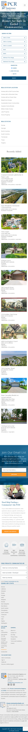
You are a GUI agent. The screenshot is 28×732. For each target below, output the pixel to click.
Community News (4, 646)
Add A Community (5, 657)
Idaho (2, 597)
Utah (2, 619)
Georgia (3, 128)
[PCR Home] (4, 676)
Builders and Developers (4, 642)
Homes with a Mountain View (9, 94)
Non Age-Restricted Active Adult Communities (21, 552)
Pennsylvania (4, 610)
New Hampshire (5, 604)
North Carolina (5, 131)
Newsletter (4, 649)
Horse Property (5, 115)
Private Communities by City (11, 581)
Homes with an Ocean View (8, 97)
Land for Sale (14, 71)
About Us (13, 630)
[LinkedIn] (14, 684)
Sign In (3, 660)
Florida (3, 125)
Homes (15, 68)
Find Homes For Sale (4, 635)
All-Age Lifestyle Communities (6, 551)
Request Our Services (10, 531)
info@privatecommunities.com (15, 682)
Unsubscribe (4, 651)
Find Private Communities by (12, 563)
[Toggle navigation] (25, 5)
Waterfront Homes (6, 100)
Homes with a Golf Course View (10, 91)
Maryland (3, 599)
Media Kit (3, 662)
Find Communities (4, 631)
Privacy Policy (14, 637)
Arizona (3, 587)
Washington (4, 623)
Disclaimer (13, 639)
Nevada (3, 601)
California (3, 589)
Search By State (7, 583)
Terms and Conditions (16, 641)
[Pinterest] (11, 684)
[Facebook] (8, 684)
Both (14, 74)
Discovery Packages (3, 639)
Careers (12, 643)
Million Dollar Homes (7, 109)
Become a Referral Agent (7, 664)
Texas (3, 140)
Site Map (13, 634)
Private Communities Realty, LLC (15, 703)
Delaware (3, 591)
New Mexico (4, 606)
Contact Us (13, 632)
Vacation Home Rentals (7, 106)
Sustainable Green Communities (10, 103)
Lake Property (5, 112)
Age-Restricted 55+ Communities (14, 549)
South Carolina (5, 134)
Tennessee (4, 137)
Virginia (3, 143)
